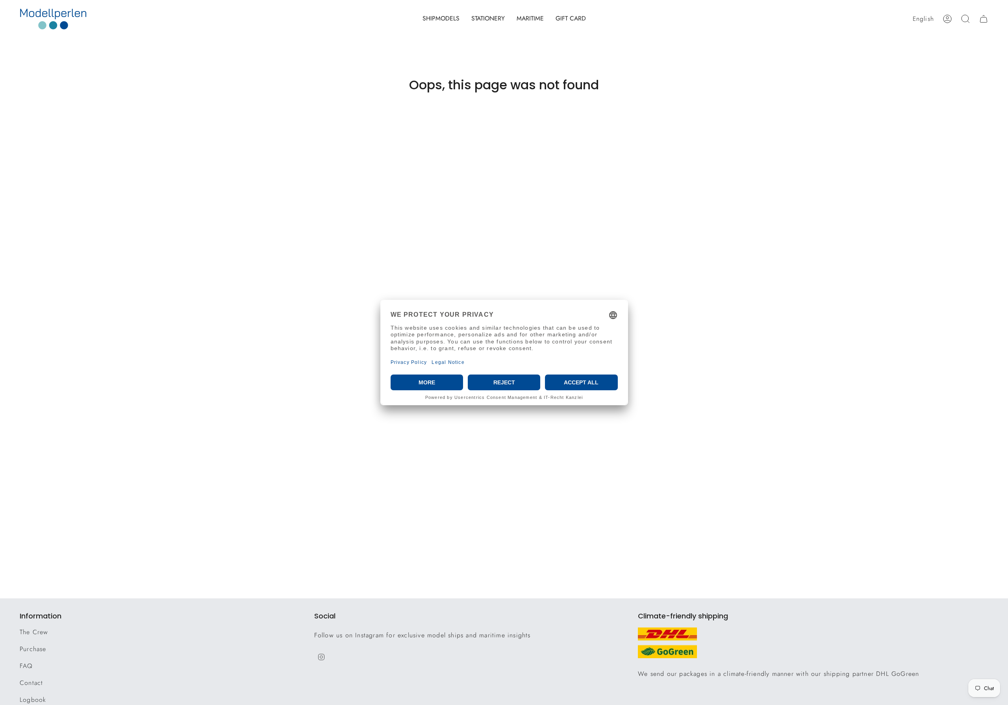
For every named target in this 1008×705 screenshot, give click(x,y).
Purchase (33, 648)
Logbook (33, 699)
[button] (441, 19)
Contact (31, 682)
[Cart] (984, 19)
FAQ (26, 665)
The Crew (34, 632)
